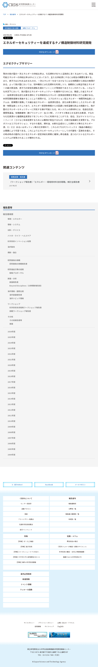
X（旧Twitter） (18, 484)
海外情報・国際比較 (16, 291)
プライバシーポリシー (46, 623)
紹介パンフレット (26, 530)
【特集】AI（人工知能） (26, 541)
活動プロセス (26, 509)
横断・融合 (12, 252)
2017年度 (11, 382)
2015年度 (11, 393)
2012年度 (11, 410)
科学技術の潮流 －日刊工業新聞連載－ (72, 552)
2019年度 (11, 370)
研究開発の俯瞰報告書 (18, 263)
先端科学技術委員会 (26, 524)
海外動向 (11, 247)
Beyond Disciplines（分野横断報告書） (26, 285)
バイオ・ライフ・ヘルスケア (19, 235)
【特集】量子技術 (26, 546)
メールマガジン (80, 484)
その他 (10, 316)
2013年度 (11, 404)
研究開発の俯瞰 (14, 260)
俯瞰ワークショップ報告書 (20, 311)
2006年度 (11, 443)
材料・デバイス (14, 230)
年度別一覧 (72, 519)
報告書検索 (8, 214)
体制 (26, 514)
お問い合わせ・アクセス (65, 623)
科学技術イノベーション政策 (19, 241)
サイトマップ (49, 626)
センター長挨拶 (26, 503)
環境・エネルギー (15, 219)
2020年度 (11, 365)
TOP (4, 14)
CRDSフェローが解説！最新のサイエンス (72, 546)
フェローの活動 (26, 589)
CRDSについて (26, 498)
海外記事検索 (26, 574)
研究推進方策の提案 (12, 28)
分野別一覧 (72, 509)
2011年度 (11, 415)
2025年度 (11, 337)
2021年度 (11, 359)
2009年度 (11, 426)
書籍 (11, 323)
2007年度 (11, 438)
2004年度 (11, 454)
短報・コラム (72, 536)
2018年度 (11, 376)
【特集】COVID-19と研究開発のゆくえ (26, 557)
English (60, 626)
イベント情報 (26, 584)
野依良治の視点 (72, 541)
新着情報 (26, 579)
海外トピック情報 (16, 298)
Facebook (49, 484)
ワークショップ (14, 304)
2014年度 (11, 398)
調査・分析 (12, 278)
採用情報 (38, 626)
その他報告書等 (15, 320)
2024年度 (11, 342)
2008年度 (11, 432)
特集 (26, 536)
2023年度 (11, 348)
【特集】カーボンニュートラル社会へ (26, 552)
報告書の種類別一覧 (72, 514)
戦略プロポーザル (29, 28)
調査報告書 (13, 282)
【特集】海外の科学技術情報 (26, 562)
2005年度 (11, 449)
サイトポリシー (29, 623)
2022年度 (11, 354)
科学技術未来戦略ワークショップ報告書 (25, 307)
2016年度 (11, 387)
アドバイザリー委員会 (26, 519)
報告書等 (13, 14)
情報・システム (14, 224)
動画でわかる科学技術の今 (72, 557)
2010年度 (11, 421)
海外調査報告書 (15, 295)
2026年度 (11, 331)
